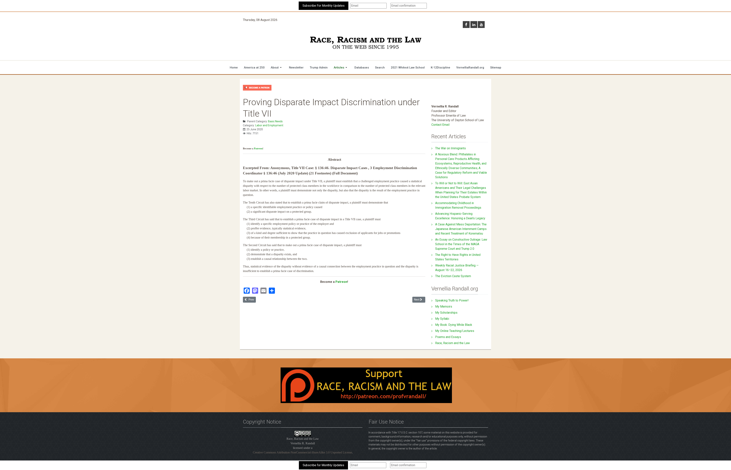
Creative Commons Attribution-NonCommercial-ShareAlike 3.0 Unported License (302, 452)
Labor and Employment (269, 125)
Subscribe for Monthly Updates (323, 465)
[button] (277, 67)
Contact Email (440, 124)
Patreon (258, 148)
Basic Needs (275, 121)
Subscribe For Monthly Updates (323, 5)
